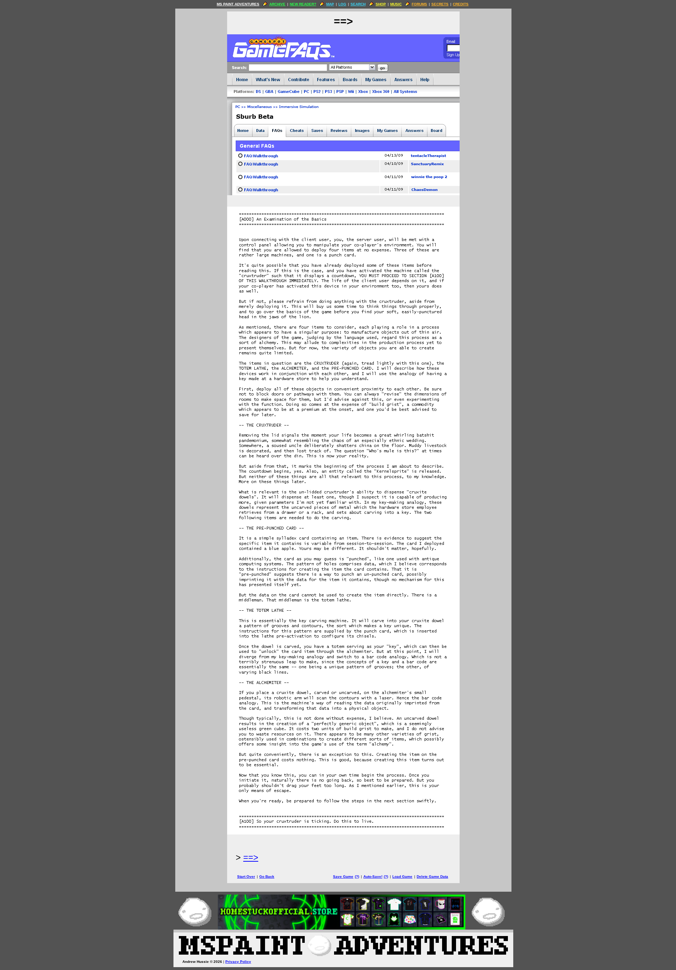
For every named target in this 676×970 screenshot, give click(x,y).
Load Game (402, 876)
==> (250, 857)
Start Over (246, 876)
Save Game (343, 876)
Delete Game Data (432, 876)
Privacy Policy (238, 962)
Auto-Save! (372, 876)
